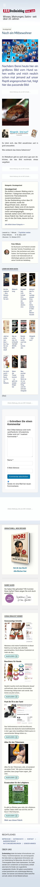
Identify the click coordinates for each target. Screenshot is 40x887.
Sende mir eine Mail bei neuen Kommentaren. (19, 485)
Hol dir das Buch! (20, 568)
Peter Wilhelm (16, 244)
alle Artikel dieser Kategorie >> (14, 224)
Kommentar (12, 436)
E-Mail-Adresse (13, 468)
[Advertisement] (20, 92)
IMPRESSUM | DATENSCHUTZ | (14, 839)
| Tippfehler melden (24, 232)
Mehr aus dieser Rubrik (13, 820)
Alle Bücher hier (20, 571)
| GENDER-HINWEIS (28, 843)
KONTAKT (30, 839)
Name (10, 460)
